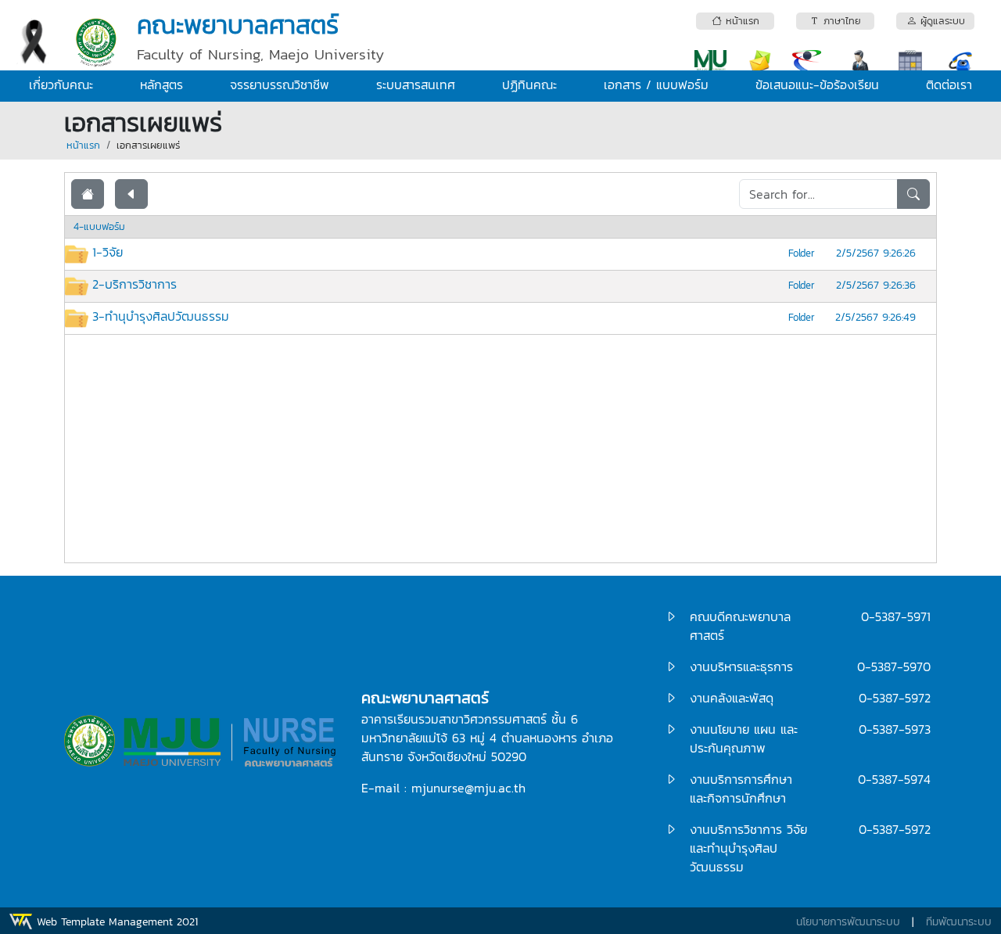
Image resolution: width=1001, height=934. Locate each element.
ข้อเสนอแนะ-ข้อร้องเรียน (817, 84)
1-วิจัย (107, 251)
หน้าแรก (83, 145)
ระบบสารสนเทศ (415, 84)
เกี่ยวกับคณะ (61, 84)
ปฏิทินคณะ (529, 84)
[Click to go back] (131, 194)
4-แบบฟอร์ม (99, 226)
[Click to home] (87, 194)
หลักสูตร (161, 84)
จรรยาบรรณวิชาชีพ (279, 84)
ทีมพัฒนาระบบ (959, 922)
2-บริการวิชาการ (134, 284)
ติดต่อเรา (949, 84)
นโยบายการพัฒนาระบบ (848, 922)
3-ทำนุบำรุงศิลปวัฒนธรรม (160, 316)
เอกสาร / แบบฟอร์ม (656, 84)
